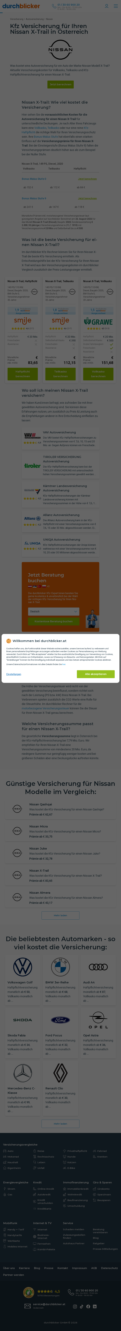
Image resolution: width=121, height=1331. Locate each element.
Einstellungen (13, 674)
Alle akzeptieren (96, 674)
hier (63, 664)
